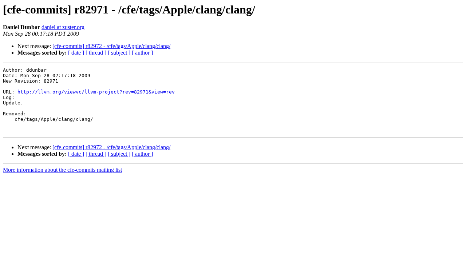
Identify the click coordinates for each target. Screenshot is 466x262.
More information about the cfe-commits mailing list (62, 170)
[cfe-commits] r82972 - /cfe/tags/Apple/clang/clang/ (111, 46)
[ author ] (142, 52)
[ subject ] (119, 52)
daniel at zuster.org (63, 27)
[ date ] (76, 52)
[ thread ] (96, 52)
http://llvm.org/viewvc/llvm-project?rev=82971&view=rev (96, 92)
